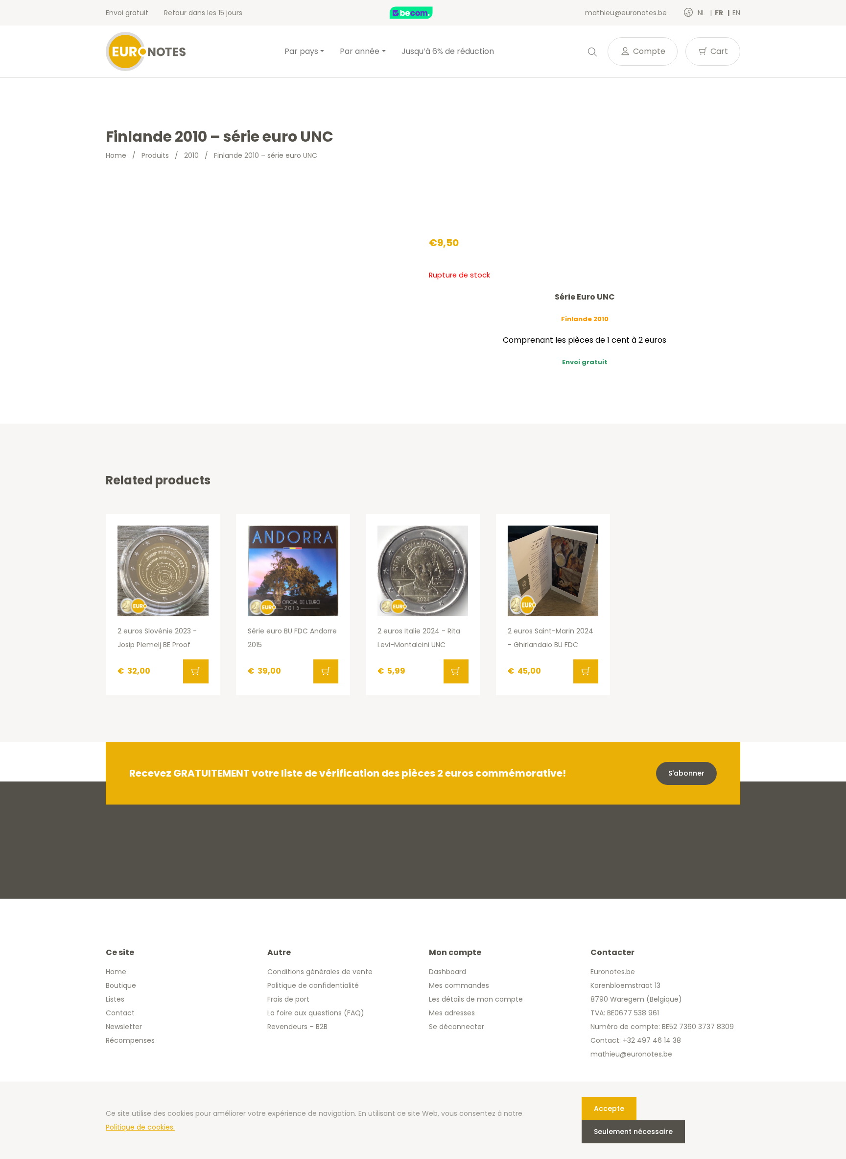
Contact (120, 1013)
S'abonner (686, 773)
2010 (191, 155)
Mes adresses (452, 1013)
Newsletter (124, 1027)
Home (116, 155)
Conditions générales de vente (320, 972)
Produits (155, 155)
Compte (648, 51)
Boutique (121, 985)
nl (702, 13)
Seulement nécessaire (633, 1131)
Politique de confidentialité (313, 985)
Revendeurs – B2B (297, 1027)
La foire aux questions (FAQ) (315, 1013)
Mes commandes (459, 985)
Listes (115, 999)
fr (720, 13)
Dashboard (447, 972)
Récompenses (130, 1040)
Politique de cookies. (140, 1127)
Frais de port (288, 999)
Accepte (609, 1108)
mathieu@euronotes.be (626, 13)
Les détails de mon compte (476, 999)
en (736, 13)
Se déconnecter (456, 1027)
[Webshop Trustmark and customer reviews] (421, 13)
